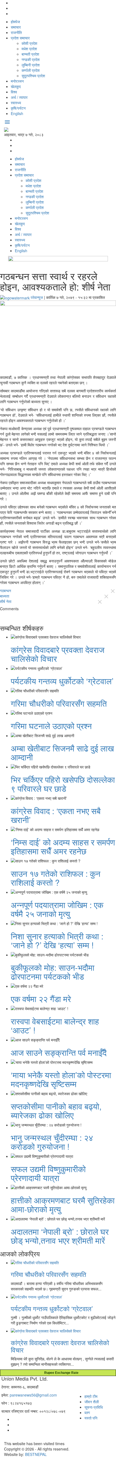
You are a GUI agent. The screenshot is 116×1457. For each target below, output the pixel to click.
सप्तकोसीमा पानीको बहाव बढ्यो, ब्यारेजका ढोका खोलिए (56, 1110)
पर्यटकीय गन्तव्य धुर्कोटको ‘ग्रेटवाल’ (62, 681)
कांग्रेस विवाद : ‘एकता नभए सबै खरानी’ (56, 815)
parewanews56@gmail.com (33, 1395)
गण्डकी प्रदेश (31, 59)
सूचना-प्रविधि (93, 1407)
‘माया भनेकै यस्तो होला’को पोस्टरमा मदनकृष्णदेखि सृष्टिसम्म (61, 1079)
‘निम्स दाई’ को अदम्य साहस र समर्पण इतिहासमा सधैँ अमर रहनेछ (63, 846)
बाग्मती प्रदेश (30, 54)
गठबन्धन (5, 590)
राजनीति (16, 32)
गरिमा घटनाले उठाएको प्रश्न (51, 725)
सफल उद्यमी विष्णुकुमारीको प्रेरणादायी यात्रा (48, 1173)
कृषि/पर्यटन (18, 108)
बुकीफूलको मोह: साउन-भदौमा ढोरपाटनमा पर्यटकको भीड (52, 972)
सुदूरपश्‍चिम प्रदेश (33, 75)
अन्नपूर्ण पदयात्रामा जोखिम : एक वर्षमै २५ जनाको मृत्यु (57, 909)
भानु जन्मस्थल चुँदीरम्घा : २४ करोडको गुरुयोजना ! (52, 1142)
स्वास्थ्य (16, 102)
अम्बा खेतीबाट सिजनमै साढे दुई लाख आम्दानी (62, 752)
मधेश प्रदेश (29, 48)
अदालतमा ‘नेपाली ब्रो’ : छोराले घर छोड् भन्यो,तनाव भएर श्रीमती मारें (60, 1236)
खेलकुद (16, 86)
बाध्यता (4, 596)
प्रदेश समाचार (20, 38)
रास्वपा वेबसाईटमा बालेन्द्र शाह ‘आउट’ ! (55, 1025)
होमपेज (15, 21)
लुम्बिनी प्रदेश (31, 65)
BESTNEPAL (36, 1454)
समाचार (16, 27)
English (17, 113)
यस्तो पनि (90, 1418)
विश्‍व (14, 92)
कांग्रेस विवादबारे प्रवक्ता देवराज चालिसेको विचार (57, 654)
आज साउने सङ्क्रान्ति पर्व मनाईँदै (59, 1052)
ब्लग (87, 1412)
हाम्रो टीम (90, 1396)
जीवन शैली (91, 1401)
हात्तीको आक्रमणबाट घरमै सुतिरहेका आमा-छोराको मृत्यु (63, 1204)
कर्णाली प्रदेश (31, 70)
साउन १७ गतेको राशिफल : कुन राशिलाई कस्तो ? (55, 878)
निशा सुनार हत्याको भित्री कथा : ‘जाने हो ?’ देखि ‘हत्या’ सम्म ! (57, 940)
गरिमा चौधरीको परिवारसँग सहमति (59, 703)
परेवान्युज (37, 297)
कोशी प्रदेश (29, 43)
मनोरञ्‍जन (17, 81)
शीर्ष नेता (5, 601)
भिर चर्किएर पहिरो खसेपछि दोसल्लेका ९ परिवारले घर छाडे (63, 784)
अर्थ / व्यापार (19, 97)
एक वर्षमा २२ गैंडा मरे (41, 998)
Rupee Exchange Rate (60, 1373)
